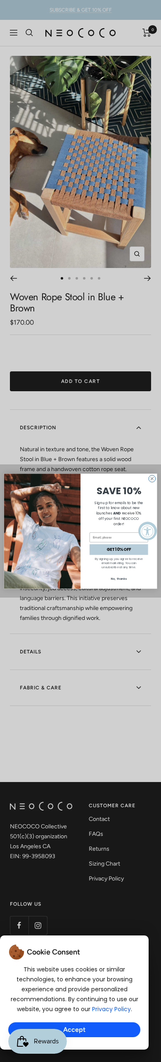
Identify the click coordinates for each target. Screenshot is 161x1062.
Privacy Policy (111, 1009)
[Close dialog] (152, 478)
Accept (74, 1029)
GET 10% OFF (119, 549)
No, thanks (119, 578)
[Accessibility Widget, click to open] (147, 531)
